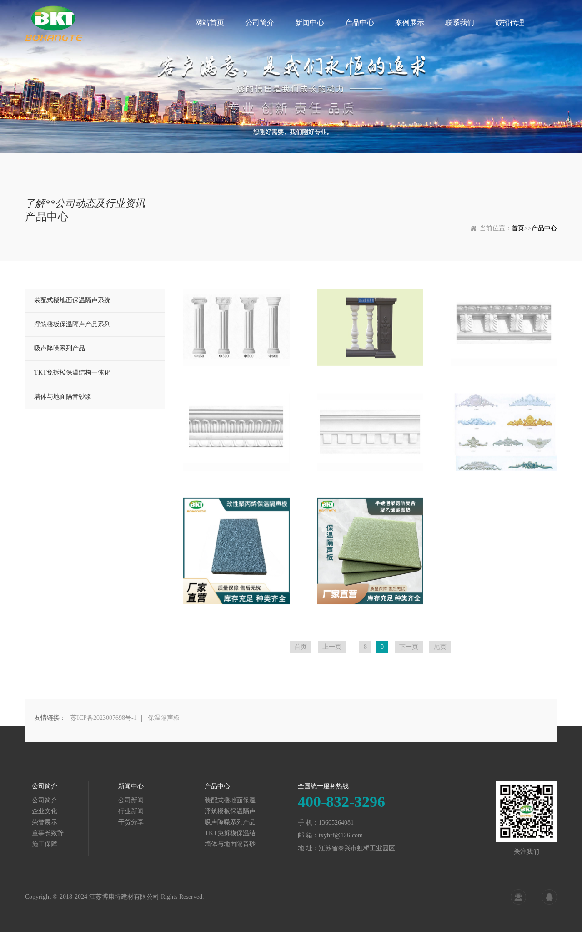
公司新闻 (131, 800)
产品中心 (359, 22)
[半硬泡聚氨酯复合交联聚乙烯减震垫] (370, 551)
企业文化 (44, 811)
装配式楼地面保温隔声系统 (72, 300)
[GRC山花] (504, 432)
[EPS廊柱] (370, 327)
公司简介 (259, 22)
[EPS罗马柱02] (236, 327)
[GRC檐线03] (370, 432)
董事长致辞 (48, 833)
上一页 (331, 646)
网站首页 (209, 22)
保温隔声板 (164, 717)
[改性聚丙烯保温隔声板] (236, 551)
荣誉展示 (44, 822)
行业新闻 (131, 811)
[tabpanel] (291, 76)
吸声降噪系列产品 (59, 348)
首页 (518, 228)
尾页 (440, 646)
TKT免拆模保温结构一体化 (72, 372)
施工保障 (44, 844)
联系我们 (459, 22)
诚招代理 (509, 22)
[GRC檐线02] (236, 432)
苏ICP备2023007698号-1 (103, 717)
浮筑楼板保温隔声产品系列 (72, 324)
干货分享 (131, 822)
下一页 (408, 646)
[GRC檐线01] (504, 327)
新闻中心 (309, 22)
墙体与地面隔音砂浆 (62, 396)
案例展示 (409, 22)
